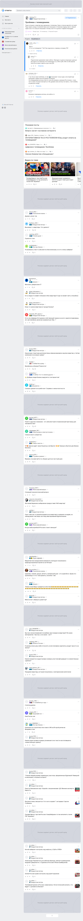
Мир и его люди (41, 151)
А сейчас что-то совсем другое (43, 375)
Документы (35, 386)
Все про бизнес (38, 247)
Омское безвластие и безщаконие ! (39, 154)
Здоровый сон (37, 714)
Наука (37, 144)
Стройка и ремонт (38, 456)
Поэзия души (37, 236)
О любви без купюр (38, 363)
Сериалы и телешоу (39, 135)
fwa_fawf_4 (30, 128)
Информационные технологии (41, 128)
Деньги (35, 282)
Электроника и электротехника (43, 432)
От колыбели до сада (39, 702)
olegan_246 (30, 135)
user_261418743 (31, 144)
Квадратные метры (39, 19)
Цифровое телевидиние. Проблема (39, 147)
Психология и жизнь (39, 213)
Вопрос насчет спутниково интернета (40, 131)
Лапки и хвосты (37, 443)
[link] (37, 174)
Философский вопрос (39, 489)
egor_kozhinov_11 (32, 151)
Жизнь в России (38, 643)
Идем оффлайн (37, 558)
